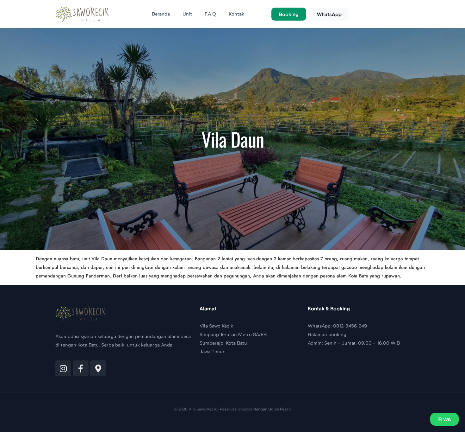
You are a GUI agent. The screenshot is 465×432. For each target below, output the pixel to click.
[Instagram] (63, 368)
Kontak (236, 14)
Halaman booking (327, 334)
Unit (187, 14)
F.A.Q (210, 14)
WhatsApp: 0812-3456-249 (337, 326)
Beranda (161, 14)
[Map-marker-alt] (98, 368)
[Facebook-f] (81, 368)
